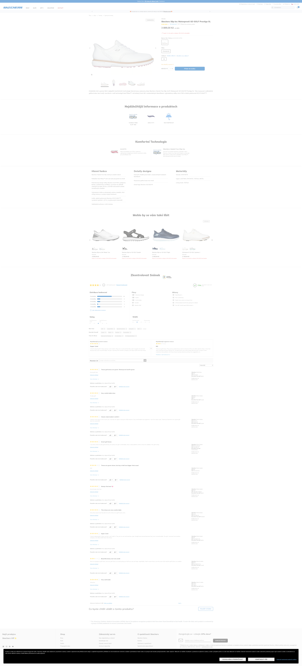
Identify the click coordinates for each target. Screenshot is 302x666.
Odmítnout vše (261, 659)
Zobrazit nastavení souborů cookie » (287, 659)
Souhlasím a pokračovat (232, 659)
